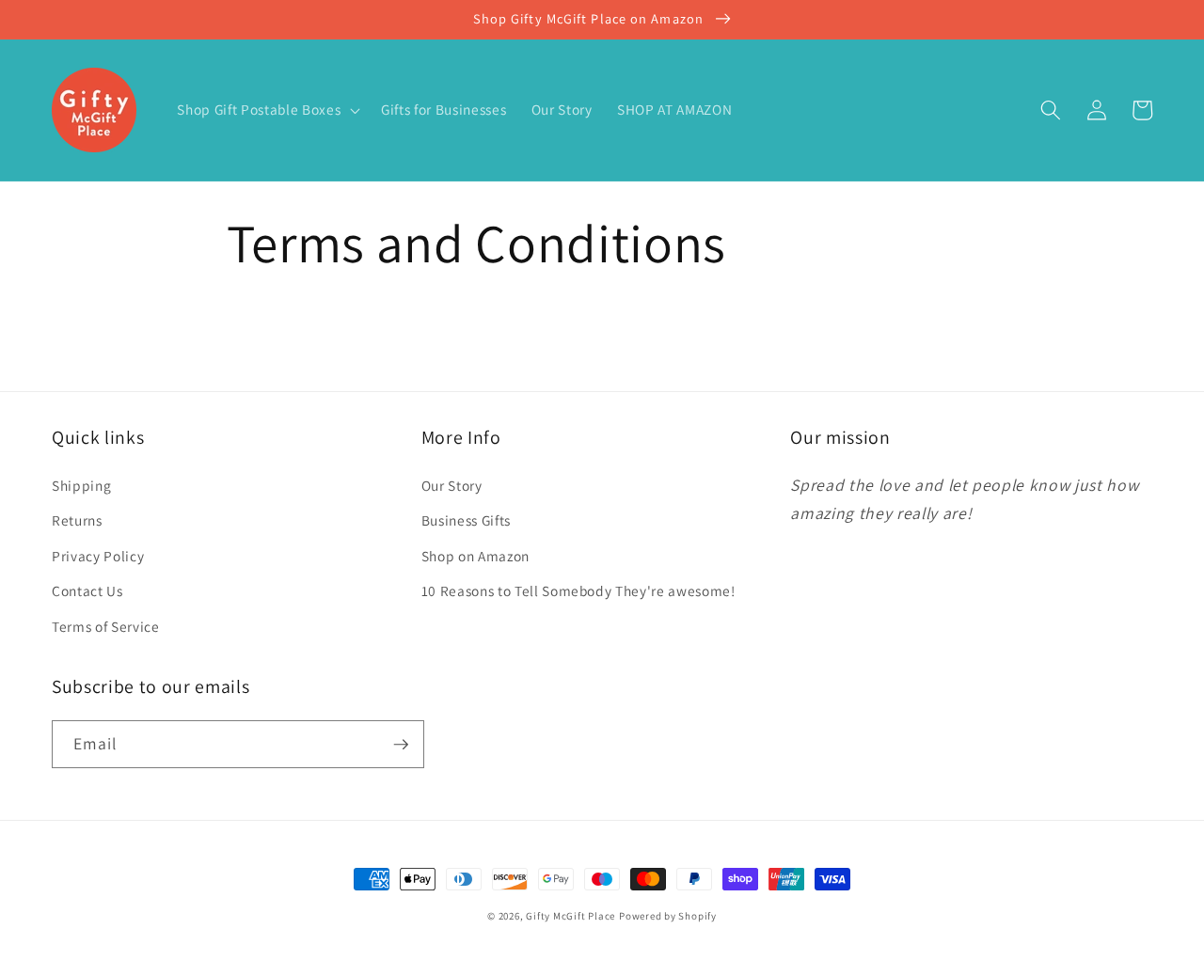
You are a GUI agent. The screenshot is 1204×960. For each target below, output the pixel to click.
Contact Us (87, 590)
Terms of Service (106, 626)
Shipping (81, 485)
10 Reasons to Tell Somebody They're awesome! (578, 590)
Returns (77, 520)
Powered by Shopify (668, 915)
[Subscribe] (400, 744)
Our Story (452, 485)
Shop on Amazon (475, 555)
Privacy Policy (98, 555)
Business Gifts (466, 520)
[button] (267, 110)
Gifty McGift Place (570, 915)
